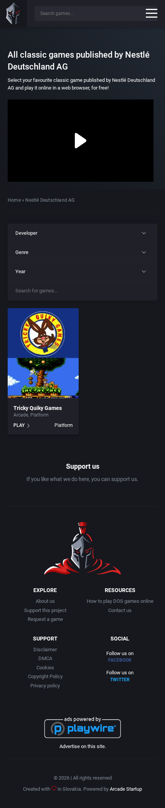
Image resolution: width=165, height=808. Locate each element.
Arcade (20, 415)
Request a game (45, 619)
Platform (39, 415)
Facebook (120, 660)
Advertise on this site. (82, 746)
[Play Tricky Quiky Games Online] (43, 353)
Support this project (45, 610)
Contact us (120, 610)
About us (45, 601)
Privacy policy (45, 686)
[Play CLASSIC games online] (13, 13)
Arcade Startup (126, 789)
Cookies (45, 667)
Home (14, 200)
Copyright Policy (45, 676)
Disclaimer (45, 649)
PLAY (19, 425)
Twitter (120, 679)
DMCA (45, 658)
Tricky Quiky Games (37, 408)
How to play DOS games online (120, 601)
